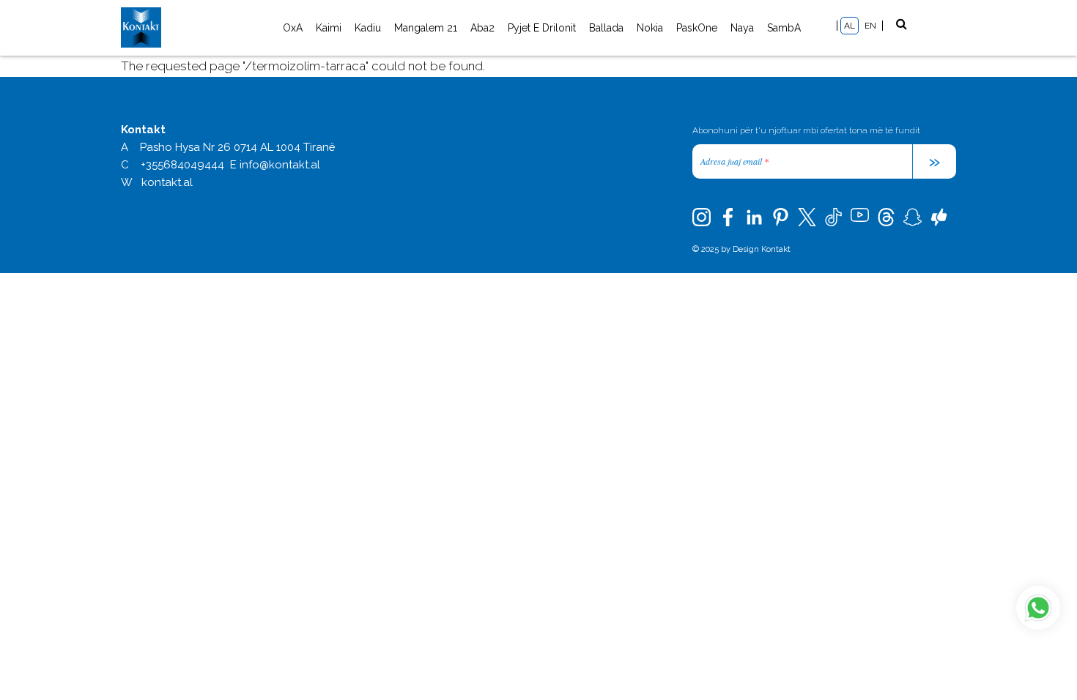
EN (870, 26)
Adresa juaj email (734, 161)
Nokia (650, 28)
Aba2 (482, 28)
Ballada (606, 28)
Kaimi (328, 28)
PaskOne (696, 28)
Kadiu (368, 28)
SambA (784, 28)
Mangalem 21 (425, 28)
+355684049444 (182, 164)
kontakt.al (167, 182)
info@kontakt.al (280, 164)
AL (849, 26)
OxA (293, 28)
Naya (742, 28)
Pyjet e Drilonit (542, 28)
